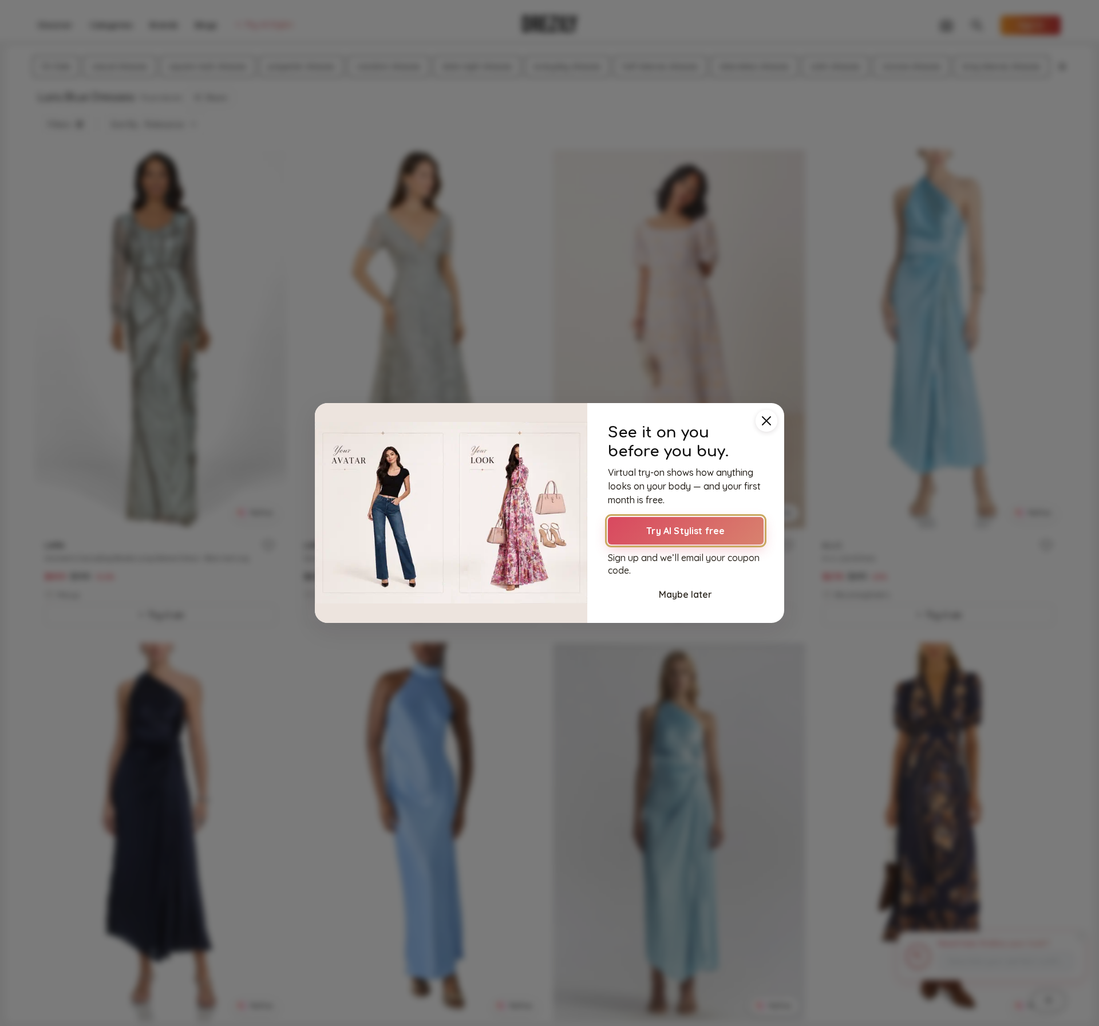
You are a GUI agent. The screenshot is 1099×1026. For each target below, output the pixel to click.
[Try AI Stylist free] (451, 513)
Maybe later (685, 594)
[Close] (766, 421)
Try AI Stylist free (685, 530)
